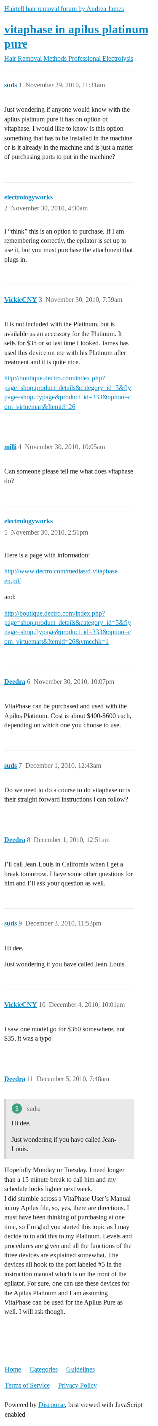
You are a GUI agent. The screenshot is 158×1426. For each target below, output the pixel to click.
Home (13, 1369)
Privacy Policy (77, 1385)
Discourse (51, 1404)
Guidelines (80, 1369)
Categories (43, 1369)
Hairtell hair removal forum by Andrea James (64, 8)
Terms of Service (27, 1385)
